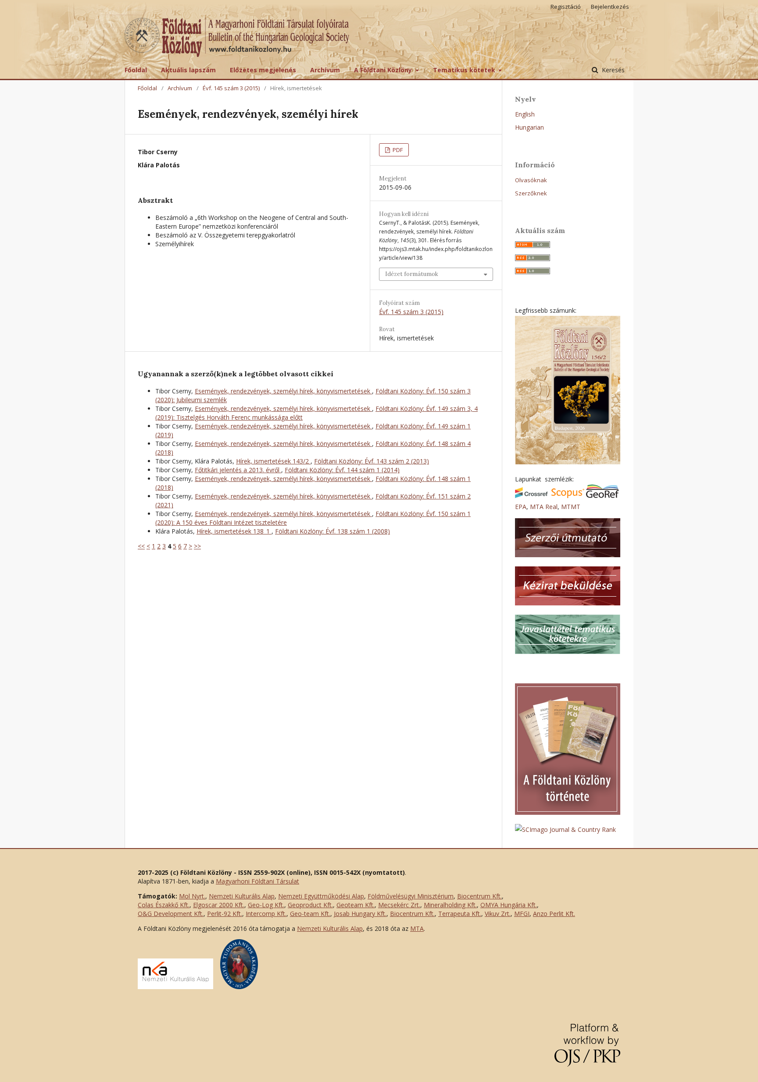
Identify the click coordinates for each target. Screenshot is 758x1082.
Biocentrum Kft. (479, 896)
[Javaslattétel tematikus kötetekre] (567, 651)
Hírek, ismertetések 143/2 (273, 461)
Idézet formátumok (411, 274)
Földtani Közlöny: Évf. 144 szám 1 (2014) (342, 470)
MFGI (521, 913)
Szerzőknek (531, 193)
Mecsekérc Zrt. (399, 905)
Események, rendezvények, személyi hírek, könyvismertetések (283, 391)
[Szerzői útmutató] (567, 555)
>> (197, 546)
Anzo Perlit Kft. (554, 913)
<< (141, 546)
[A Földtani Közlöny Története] (567, 812)
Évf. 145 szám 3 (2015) (231, 88)
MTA (417, 928)
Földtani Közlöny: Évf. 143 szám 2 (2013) (371, 461)
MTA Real (544, 506)
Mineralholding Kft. (450, 905)
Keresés (612, 70)
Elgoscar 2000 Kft (218, 905)
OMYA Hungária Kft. (508, 905)
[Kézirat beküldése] (567, 603)
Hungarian (529, 127)
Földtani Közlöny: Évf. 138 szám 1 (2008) (332, 531)
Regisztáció (566, 7)
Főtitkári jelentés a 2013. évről (238, 470)
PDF (397, 150)
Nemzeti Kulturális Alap (242, 896)
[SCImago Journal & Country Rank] (565, 829)
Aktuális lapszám (188, 70)
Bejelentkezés (610, 7)
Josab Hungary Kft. (360, 913)
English (525, 114)
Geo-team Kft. (310, 913)
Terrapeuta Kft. (459, 913)
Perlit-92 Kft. (224, 913)
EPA (520, 506)
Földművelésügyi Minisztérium (411, 896)
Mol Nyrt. (192, 896)
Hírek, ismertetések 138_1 (234, 531)
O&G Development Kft (170, 913)
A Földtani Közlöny (384, 70)
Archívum (325, 70)
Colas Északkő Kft (163, 905)
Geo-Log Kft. (266, 905)
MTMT (570, 506)
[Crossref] (531, 495)
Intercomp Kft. (266, 913)
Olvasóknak (531, 180)
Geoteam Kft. (355, 905)
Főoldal (136, 70)
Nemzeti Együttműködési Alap (321, 896)
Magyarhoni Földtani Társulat (257, 881)
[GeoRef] (602, 495)
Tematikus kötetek (465, 70)
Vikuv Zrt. (498, 913)
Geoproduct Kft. (310, 905)
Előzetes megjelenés (263, 70)
